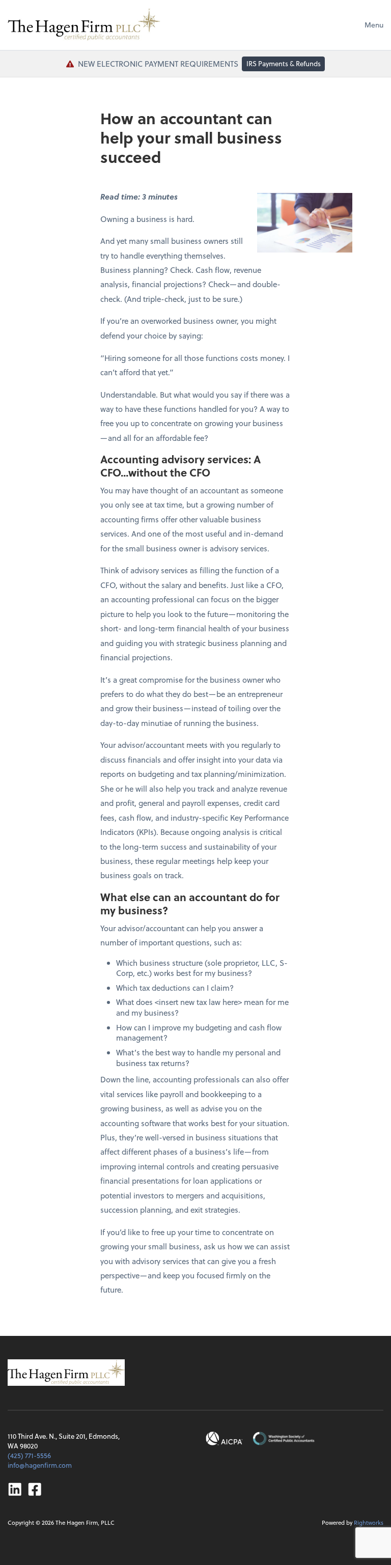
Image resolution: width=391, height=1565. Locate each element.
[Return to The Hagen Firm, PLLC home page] (84, 25)
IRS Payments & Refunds (283, 63)
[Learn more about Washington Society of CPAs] (283, 1438)
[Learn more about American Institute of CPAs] (224, 1438)
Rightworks (368, 1522)
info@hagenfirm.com (40, 1465)
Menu (374, 24)
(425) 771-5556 (29, 1455)
